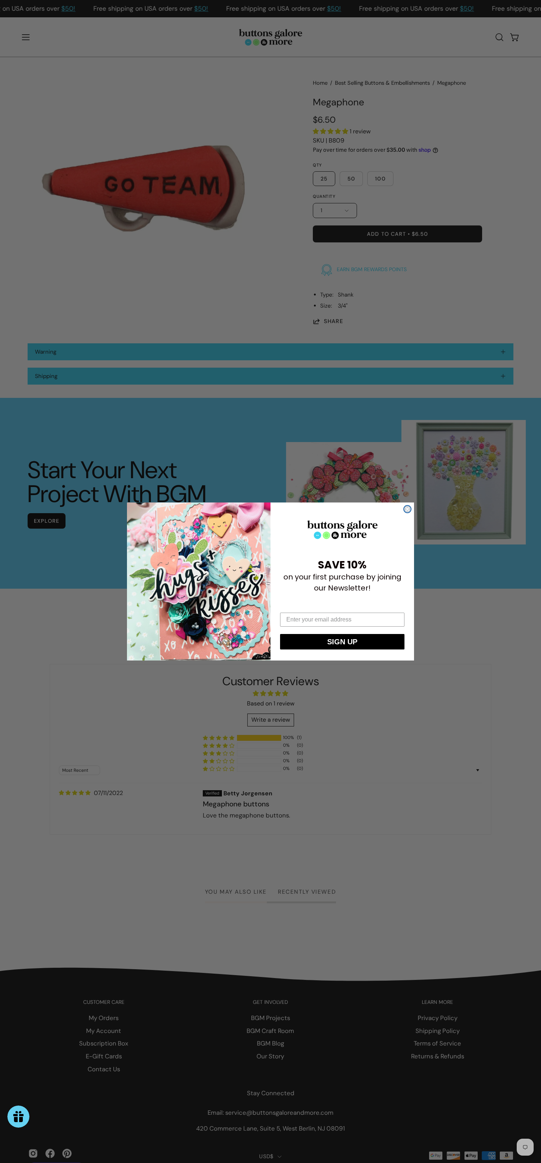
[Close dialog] (407, 509)
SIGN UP (342, 642)
